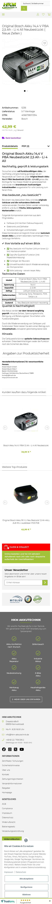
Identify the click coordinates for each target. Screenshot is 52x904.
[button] (38, 14)
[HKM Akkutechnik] (9, 6)
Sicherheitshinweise (11, 765)
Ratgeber (6, 788)
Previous (6, 427)
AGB (4, 804)
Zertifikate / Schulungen (12, 761)
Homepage (7, 792)
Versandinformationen (12, 783)
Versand (20, 130)
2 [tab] (27, 91)
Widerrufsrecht (8, 822)
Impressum (8, 872)
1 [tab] (24, 91)
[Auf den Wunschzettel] (44, 43)
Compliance (7, 808)
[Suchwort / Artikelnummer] (24, 8)
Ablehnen (26, 894)
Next (46, 427)
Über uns (6, 770)
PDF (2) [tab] (25, 146)
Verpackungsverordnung (13, 831)
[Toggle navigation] (3, 13)
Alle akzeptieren (26, 879)
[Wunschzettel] (43, 14)
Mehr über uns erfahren (27, 699)
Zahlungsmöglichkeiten (12, 779)
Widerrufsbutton (12, 839)
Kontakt (5, 774)
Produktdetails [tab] (10, 146)
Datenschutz (21, 872)
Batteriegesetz (8, 826)
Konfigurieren (26, 887)
